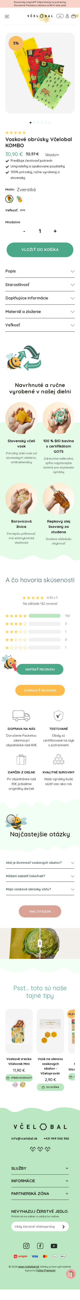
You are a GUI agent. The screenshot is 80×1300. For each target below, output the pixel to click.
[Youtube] (54, 1246)
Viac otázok (40, 911)
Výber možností (21, 1077)
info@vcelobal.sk (24, 1138)
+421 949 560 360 (56, 1138)
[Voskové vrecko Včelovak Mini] (19, 1031)
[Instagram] (26, 1246)
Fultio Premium (45, 1270)
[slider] (40, 943)
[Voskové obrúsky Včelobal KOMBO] (40, 73)
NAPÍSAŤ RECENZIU (40, 669)
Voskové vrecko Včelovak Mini (19, 1061)
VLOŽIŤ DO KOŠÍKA (40, 249)
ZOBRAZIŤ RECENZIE (40, 690)
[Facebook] (40, 1246)
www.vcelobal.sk (28, 1266)
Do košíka (52, 1087)
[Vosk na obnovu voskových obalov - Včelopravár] (50, 1031)
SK (60, 16)
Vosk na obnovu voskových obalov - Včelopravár (50, 1066)
